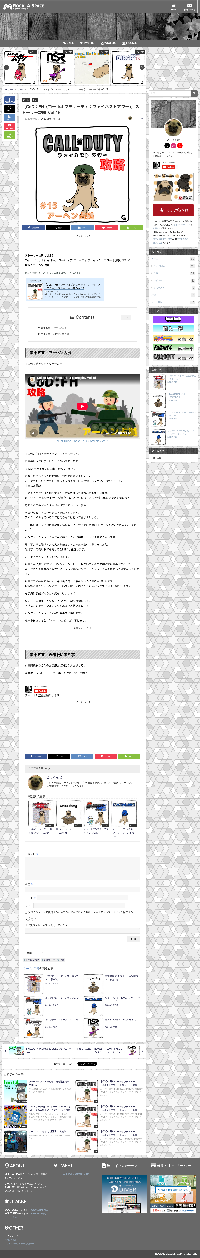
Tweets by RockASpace (75, 1174)
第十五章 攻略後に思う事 (55, 334)
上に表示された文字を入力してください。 (49, 925)
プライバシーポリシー (181, 225)
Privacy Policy (162, 239)
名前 (29, 884)
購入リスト (174, 288)
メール (30, 898)
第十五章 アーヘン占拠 (54, 328)
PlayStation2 (32, 960)
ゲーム (26, 100)
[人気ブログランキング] (173, 187)
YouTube (110, 43)
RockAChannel (39, 1210)
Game (70, 43)
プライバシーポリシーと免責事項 (20, 1244)
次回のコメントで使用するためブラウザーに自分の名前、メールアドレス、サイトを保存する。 (81, 912)
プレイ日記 (174, 266)
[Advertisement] (82, 245)
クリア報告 (172, 302)
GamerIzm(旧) (38, 1214)
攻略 (34, 100)
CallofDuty (49, 960)
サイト (29, 906)
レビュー (174, 280)
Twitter (89, 43)
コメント (31, 854)
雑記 (172, 295)
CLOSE (126, 317)
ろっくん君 (138, 118)
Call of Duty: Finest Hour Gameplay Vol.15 (82, 441)
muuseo (131, 43)
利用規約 (156, 228)
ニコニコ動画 (11, 1217)
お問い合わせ (11, 1240)
